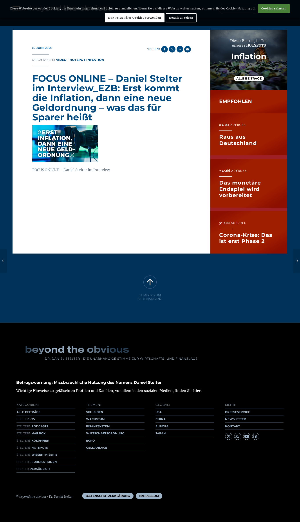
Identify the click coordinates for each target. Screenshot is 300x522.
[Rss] (237, 436)
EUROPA (161, 426)
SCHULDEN (94, 412)
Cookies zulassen (274, 8)
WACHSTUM (95, 419)
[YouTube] (246, 436)
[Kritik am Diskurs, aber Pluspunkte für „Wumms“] (3, 261)
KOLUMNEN (32, 440)
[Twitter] (228, 436)
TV (25, 419)
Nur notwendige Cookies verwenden (134, 17)
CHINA (160, 419)
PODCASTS (32, 426)
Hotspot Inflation (87, 60)
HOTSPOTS (32, 447)
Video (61, 60)
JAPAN (160, 433)
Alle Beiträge (249, 78)
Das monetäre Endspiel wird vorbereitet (240, 188)
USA (158, 412)
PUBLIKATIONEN (36, 462)
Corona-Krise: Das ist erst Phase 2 (245, 238)
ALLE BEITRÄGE (28, 412)
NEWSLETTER (235, 419)
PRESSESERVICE (237, 412)
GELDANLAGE (96, 447)
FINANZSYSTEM (98, 426)
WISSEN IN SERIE (36, 454)
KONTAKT (232, 426)
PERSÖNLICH (33, 469)
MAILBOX (30, 433)
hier (197, 390)
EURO (90, 440)
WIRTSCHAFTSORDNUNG (105, 433)
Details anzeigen (181, 17)
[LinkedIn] (255, 436)
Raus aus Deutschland (238, 140)
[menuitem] (108, 496)
